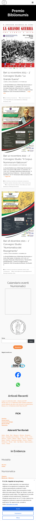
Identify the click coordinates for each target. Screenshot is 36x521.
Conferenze (8, 97)
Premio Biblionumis (9, 99)
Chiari (21, 437)
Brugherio (27, 435)
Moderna (11, 478)
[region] (18, 500)
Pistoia (29, 440)
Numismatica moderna (17, 183)
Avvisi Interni (5, 420)
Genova (4, 438)
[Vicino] (34, 480)
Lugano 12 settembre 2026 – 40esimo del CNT (14, 401)
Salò (15, 442)
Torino (3, 443)
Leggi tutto (7, 176)
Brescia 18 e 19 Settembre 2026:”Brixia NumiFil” (14, 406)
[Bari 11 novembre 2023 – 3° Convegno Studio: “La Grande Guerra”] (18, 45)
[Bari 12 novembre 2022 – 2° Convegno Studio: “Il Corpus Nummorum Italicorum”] (18, 129)
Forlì (31, 437)
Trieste (8, 443)
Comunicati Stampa (7, 422)
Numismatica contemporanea (23, 181)
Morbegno (30, 438)
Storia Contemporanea (26, 183)
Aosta (3, 435)
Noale (3, 440)
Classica (4, 476)
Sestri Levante (28, 442)
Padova (8, 440)
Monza (24, 438)
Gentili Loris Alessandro (11, 81)
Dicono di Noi (5, 423)
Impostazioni (18, 513)
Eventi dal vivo (14, 97)
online (3, 466)
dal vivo (4, 465)
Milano (19, 438)
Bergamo (16, 435)
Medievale (4, 478)
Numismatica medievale (7, 183)
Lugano (9, 438)
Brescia (22, 435)
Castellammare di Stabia (12, 437)
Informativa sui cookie (12, 504)
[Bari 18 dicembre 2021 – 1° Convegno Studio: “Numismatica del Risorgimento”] (18, 214)
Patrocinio (5, 425)
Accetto (18, 509)
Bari (5, 97)
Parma (25, 440)
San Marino (20, 442)
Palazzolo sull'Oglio (16, 440)
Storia (10, 101)
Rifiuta (18, 518)
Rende (10, 442)
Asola (7, 435)
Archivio (4, 418)
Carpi (3, 437)
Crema (26, 437)
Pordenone (5, 442)
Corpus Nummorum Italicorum (13, 184)
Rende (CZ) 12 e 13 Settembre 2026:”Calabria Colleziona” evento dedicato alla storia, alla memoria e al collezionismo (17, 403)
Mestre (14, 438)
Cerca (3, 338)
